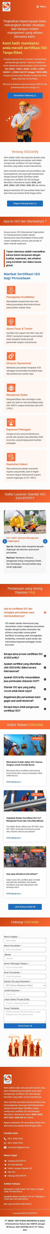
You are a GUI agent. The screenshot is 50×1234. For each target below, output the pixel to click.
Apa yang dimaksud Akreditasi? (22, 874)
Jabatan (7, 954)
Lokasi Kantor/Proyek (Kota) (16, 999)
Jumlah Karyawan (12, 990)
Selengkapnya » (14, 782)
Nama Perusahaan (12, 945)
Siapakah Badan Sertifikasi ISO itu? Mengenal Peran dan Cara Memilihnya (24, 1197)
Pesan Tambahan (11, 1008)
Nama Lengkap (11, 936)
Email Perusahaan (12, 972)
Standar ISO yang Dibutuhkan (17, 981)
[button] (5, 541)
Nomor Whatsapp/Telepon (16, 963)
